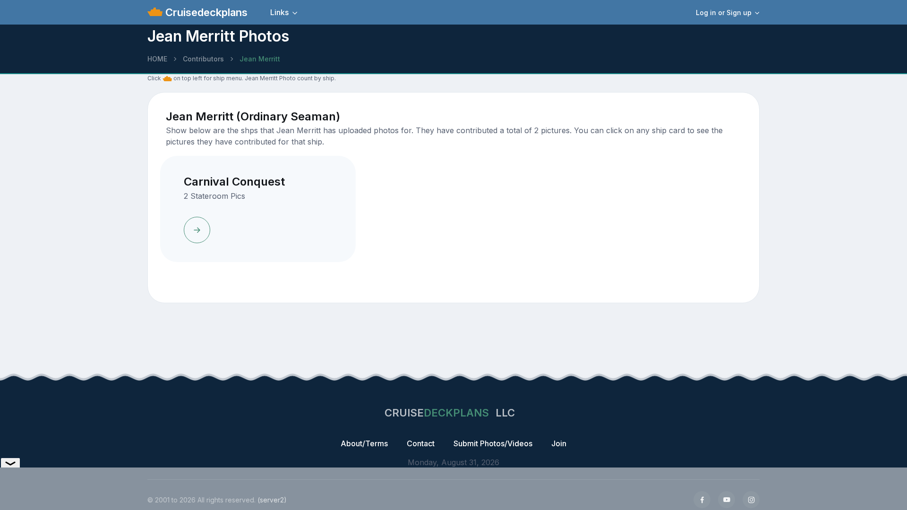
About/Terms (364, 443)
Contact (421, 443)
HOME (157, 59)
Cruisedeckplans (205, 12)
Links (279, 12)
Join (558, 443)
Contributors (203, 59)
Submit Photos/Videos (493, 443)
